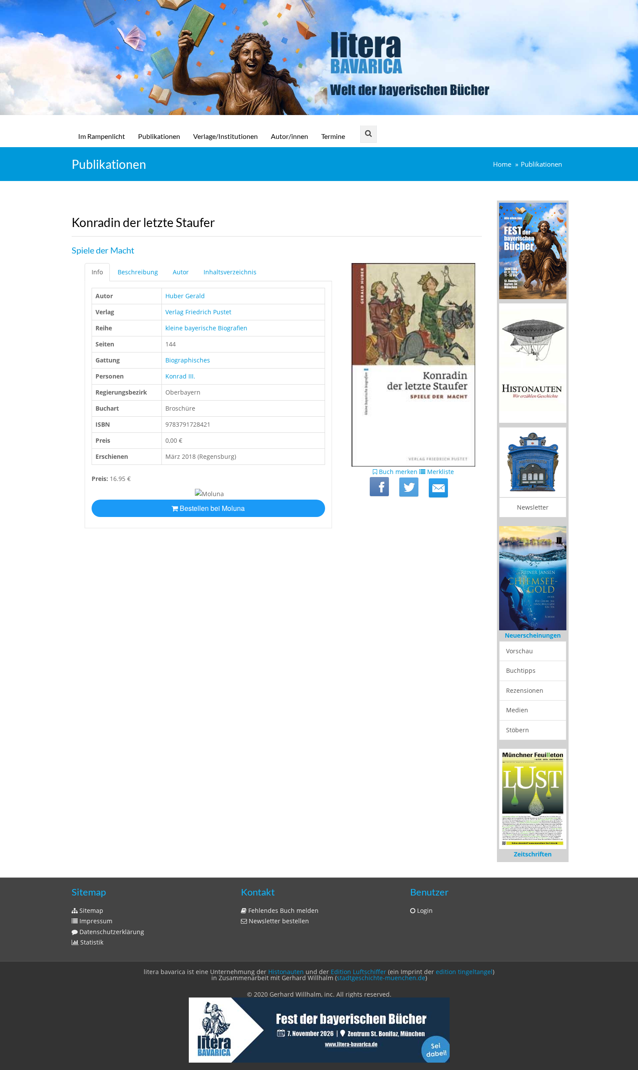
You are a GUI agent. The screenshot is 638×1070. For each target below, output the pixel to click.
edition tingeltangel (464, 972)
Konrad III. (180, 376)
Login (424, 910)
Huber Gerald (185, 296)
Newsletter (533, 507)
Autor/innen (289, 136)
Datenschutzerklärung (111, 932)
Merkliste (439, 472)
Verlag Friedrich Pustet (198, 312)
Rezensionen (524, 690)
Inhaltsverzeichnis (230, 272)
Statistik (91, 942)
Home (502, 164)
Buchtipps (521, 670)
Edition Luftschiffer (358, 972)
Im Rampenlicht (101, 136)
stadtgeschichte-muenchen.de (381, 978)
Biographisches (187, 360)
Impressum (95, 921)
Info (97, 272)
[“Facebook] (379, 486)
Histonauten (286, 972)
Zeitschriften (533, 854)
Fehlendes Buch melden (283, 910)
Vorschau (519, 651)
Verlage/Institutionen (225, 136)
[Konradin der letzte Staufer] (438, 487)
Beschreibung (138, 272)
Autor (181, 272)
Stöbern (517, 730)
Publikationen (159, 136)
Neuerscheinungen (533, 635)
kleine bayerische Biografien (206, 328)
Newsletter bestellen (278, 921)
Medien (517, 710)
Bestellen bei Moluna (211, 508)
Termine (333, 136)
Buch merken (397, 472)
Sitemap (90, 910)
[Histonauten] (532, 250)
